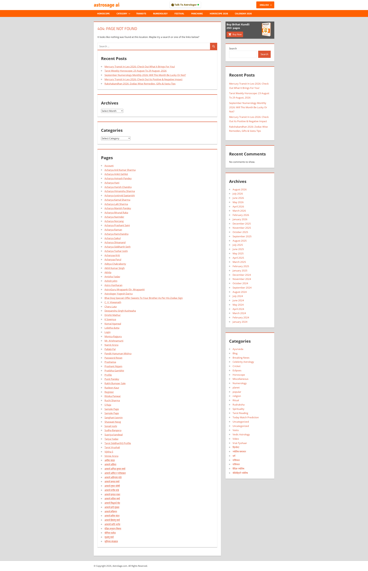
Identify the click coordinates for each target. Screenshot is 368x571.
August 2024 (240, 292)
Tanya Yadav (111, 439)
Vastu (236, 430)
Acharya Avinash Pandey (118, 178)
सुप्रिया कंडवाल (111, 541)
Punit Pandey (112, 379)
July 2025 (238, 244)
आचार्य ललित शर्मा (112, 498)
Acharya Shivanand (115, 242)
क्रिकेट (236, 447)
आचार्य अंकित (110, 464)
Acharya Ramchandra (116, 234)
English (264, 5)
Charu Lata (111, 306)
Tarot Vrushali (112, 447)
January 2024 (240, 321)
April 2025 (238, 257)
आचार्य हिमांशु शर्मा (112, 520)
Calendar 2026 (243, 13)
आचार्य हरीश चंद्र (112, 515)
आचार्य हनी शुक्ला (112, 507)
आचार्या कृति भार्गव (112, 524)
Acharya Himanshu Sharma (120, 191)
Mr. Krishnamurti (114, 340)
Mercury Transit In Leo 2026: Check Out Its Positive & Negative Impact (143, 79)
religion (237, 396)
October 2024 (240, 283)
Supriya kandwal (114, 434)
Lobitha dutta (112, 327)
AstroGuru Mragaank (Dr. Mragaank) (125, 289)
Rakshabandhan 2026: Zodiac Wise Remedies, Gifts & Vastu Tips (140, 83)
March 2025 (239, 262)
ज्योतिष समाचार (239, 451)
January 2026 (240, 219)
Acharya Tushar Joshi (116, 251)
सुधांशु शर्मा (109, 537)
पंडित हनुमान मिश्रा (113, 528)
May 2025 (238, 253)
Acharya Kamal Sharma (117, 199)
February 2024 (241, 317)
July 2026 (238, 193)
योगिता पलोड (110, 532)
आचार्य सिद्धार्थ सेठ (112, 503)
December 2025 (242, 223)
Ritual (236, 400)
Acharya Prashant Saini (117, 225)
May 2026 (238, 202)
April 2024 (238, 309)
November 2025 (242, 227)
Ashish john (111, 280)
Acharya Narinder (114, 216)
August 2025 (240, 240)
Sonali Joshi (111, 426)
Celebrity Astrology (243, 361)
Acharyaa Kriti (112, 255)
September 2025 (242, 236)
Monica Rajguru (113, 336)
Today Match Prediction (246, 417)
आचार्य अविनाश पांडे (113, 477)
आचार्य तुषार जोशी (112, 485)
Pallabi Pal (110, 349)
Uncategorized (241, 421)
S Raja (108, 404)
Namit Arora (111, 345)
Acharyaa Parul (113, 259)
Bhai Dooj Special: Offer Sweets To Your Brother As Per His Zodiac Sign (144, 298)
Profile (108, 375)
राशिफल (236, 460)
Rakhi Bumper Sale (115, 383)
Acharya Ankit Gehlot (116, 174)
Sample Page (112, 409)
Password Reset (113, 357)
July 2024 (238, 296)
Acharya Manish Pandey (118, 208)
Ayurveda (238, 349)
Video (236, 438)
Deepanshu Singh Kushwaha (120, 310)
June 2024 (238, 300)
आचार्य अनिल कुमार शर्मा (115, 468)
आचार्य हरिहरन (111, 511)
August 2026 (240, 189)
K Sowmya (110, 319)
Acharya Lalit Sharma (116, 204)
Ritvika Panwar (113, 396)
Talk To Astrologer (185, 4)
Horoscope (103, 13)
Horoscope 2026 (219, 13)
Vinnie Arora (111, 456)
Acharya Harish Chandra (118, 187)
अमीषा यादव (110, 460)
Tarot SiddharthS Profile (118, 443)
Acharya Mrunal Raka (116, 212)
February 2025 (241, 266)
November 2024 (242, 279)
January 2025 (240, 270)
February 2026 (241, 215)
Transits (141, 13)
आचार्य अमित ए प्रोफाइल (115, 473)
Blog (235, 353)
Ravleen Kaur (112, 387)
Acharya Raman (113, 229)
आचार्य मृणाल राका (112, 494)
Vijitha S (109, 451)
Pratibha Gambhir (114, 370)
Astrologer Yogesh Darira (119, 293)
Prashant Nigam (113, 366)
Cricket (236, 366)
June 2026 (238, 198)
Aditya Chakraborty (115, 263)
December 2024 (242, 274)
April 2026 (238, 206)
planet (236, 387)
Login (108, 332)
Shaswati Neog (113, 421)
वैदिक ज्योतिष (238, 468)
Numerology (160, 13)
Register (109, 392)
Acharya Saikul (113, 238)
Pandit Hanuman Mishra (118, 353)
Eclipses (237, 370)
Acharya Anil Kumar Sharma (120, 170)
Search (233, 48)
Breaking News (241, 357)
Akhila (108, 272)
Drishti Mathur (113, 315)
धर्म (234, 455)
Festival (179, 13)
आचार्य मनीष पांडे (112, 490)
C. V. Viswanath (113, 302)
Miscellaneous (240, 379)
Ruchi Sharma (112, 400)
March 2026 (239, 210)
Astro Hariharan (113, 285)
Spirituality (238, 409)
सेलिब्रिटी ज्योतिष (240, 473)
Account (109, 165)
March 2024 (239, 313)
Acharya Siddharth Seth (118, 246)
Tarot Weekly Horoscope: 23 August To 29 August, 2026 (136, 70)
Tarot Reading (240, 413)
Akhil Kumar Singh (115, 268)
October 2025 (240, 232)
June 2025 (238, 249)
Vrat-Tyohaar (240, 443)
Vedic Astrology (241, 434)
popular (237, 391)
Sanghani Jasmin (114, 417)
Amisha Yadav (112, 276)
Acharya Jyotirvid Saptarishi (120, 195)
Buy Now (237, 34)
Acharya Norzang (114, 221)
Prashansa (110, 362)
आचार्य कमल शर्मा (112, 481)
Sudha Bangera (113, 430)
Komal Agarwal (113, 323)
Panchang (197, 13)
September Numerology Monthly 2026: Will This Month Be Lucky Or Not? (145, 75)
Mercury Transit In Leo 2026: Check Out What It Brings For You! (140, 66)
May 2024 (238, 304)
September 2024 (242, 287)
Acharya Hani (112, 182)
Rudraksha (239, 404)
